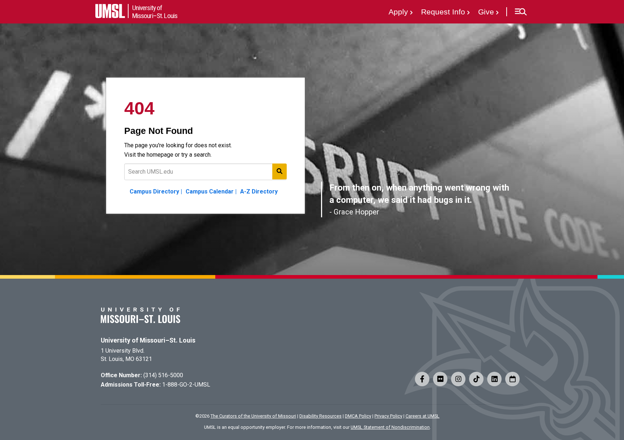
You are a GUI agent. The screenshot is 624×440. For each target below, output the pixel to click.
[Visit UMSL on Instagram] (458, 379)
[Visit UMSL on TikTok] (476, 379)
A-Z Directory (259, 191)
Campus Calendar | (211, 191)
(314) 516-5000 (163, 375)
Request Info (443, 12)
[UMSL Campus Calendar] (512, 379)
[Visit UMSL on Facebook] (422, 379)
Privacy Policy (388, 416)
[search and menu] (279, 171)
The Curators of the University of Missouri (253, 416)
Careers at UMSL (422, 416)
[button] (520, 12)
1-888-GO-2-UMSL (186, 384)
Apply (398, 12)
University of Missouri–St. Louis (148, 340)
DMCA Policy (358, 416)
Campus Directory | (156, 191)
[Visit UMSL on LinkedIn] (494, 379)
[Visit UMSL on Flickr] (440, 379)
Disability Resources (320, 416)
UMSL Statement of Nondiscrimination (390, 427)
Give (486, 12)
